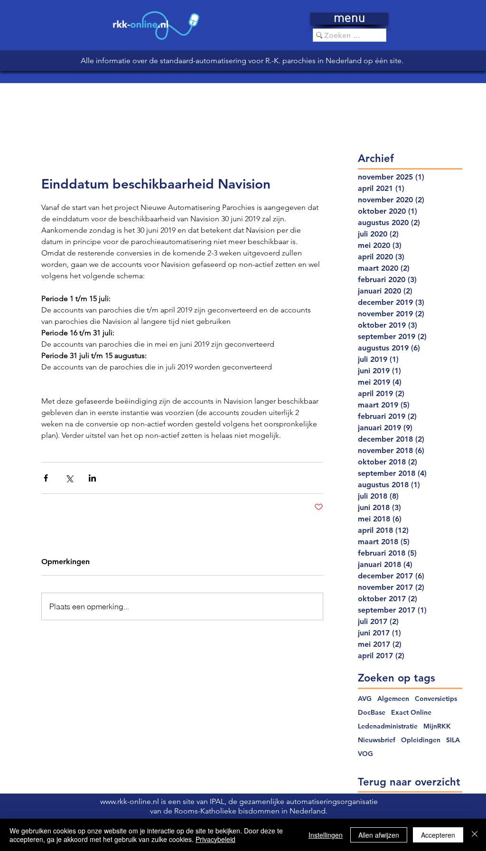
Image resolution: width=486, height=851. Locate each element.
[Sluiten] (474, 834)
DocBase (371, 713)
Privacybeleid (215, 839)
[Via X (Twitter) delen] (69, 477)
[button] (349, 19)
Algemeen (393, 699)
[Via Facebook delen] (45, 477)
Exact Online (411, 713)
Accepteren (438, 835)
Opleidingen (420, 740)
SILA (453, 740)
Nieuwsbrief (376, 740)
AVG (365, 699)
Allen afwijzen (378, 835)
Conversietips (436, 699)
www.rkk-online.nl (130, 801)
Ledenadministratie (388, 726)
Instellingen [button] (325, 835)
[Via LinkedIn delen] (92, 477)
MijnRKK (437, 726)
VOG (365, 754)
